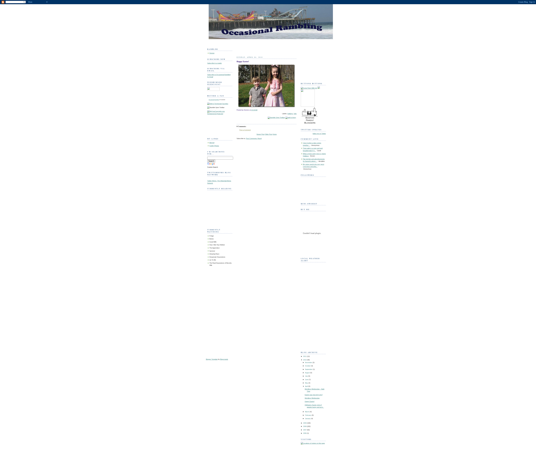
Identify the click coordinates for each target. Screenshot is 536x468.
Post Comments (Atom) (254, 138)
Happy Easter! (243, 61)
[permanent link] (276, 117)
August (307, 373)
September (309, 369)
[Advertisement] (312, 306)
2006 (305, 433)
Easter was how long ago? (314, 395)
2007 (305, 430)
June (307, 379)
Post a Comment (245, 130)
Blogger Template (212, 359)
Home (275, 134)
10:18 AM (254, 110)
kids (295, 113)
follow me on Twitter (319, 133)
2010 (305, 360)
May (306, 383)
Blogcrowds (224, 359)
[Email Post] (296, 110)
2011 (305, 356)
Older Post (268, 134)
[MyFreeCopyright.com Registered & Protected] (219, 114)
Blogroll (211, 143)
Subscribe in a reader (214, 63)
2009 (305, 423)
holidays (290, 113)
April (306, 386)
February (308, 415)
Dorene (211, 53)
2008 (305, 426)
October (308, 366)
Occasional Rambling (214, 99)
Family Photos (214, 146)
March (307, 412)
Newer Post (261, 134)
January (308, 418)
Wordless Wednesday (312, 398)
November (309, 362)
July (306, 376)
